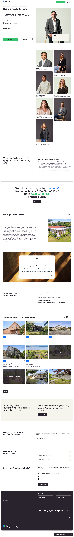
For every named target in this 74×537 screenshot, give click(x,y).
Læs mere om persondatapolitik (54, 527)
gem (24, 336)
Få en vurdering (10, 39)
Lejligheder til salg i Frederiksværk (44, 300)
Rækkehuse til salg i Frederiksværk (45, 305)
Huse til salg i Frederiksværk (62, 302)
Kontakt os (25, 39)
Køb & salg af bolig (60, 497)
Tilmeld (68, 517)
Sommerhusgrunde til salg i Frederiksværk (46, 302)
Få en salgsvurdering (42, 484)
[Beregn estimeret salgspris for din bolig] (51, 275)
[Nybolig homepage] (10, 526)
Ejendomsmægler (42, 497)
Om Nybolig (41, 493)
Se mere (5, 391)
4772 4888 (6, 20)
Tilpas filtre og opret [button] (42, 414)
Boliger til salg (59, 493)
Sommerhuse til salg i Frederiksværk (61, 305)
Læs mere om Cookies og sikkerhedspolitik (42, 527)
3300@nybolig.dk (8, 22)
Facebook (6, 25)
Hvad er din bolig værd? (60, 534)
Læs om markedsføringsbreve (65, 527)
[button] (40, 173)
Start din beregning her (41, 438)
